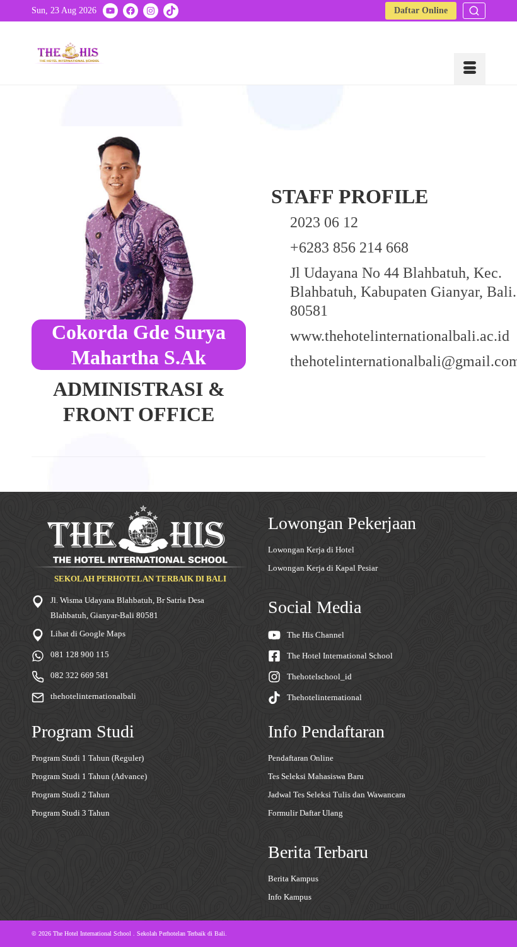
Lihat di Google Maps (87, 633)
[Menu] (469, 69)
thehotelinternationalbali (93, 696)
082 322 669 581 (79, 675)
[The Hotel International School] (69, 53)
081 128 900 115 (79, 654)
